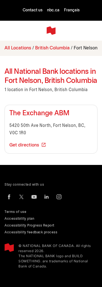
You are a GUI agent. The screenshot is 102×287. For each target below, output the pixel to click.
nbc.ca (53, 10)
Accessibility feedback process (31, 232)
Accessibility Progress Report (29, 225)
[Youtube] (34, 196)
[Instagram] (58, 196)
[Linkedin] (46, 196)
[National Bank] (51, 31)
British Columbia (52, 48)
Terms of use (15, 211)
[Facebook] (9, 196)
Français (72, 10)
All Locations (18, 48)
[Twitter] (21, 196)
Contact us (32, 10)
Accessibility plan (19, 218)
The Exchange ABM (39, 113)
